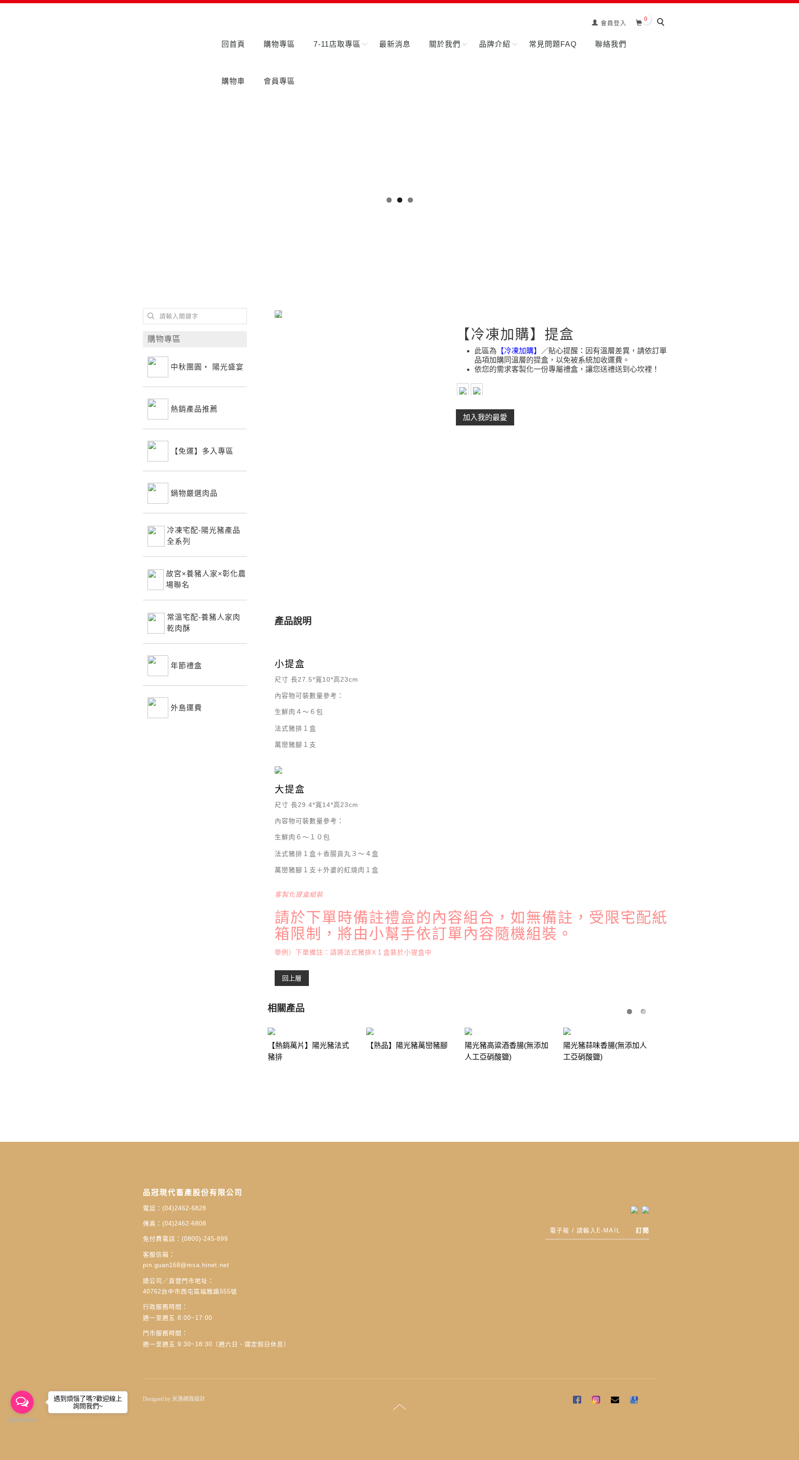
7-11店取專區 (337, 44)
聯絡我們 (611, 44)
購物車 (233, 81)
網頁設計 (194, 1399)
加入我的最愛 (485, 417)
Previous (7, 102)
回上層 (291, 977)
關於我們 (445, 44)
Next (792, 102)
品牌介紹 (494, 44)
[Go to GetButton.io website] (22, 1420)
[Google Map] (635, 1401)
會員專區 (279, 81)
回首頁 (233, 44)
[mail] (616, 1401)
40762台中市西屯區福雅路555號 (190, 1291)
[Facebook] (578, 1401)
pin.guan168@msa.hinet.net (186, 1265)
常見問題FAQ (553, 44)
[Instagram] (597, 1401)
